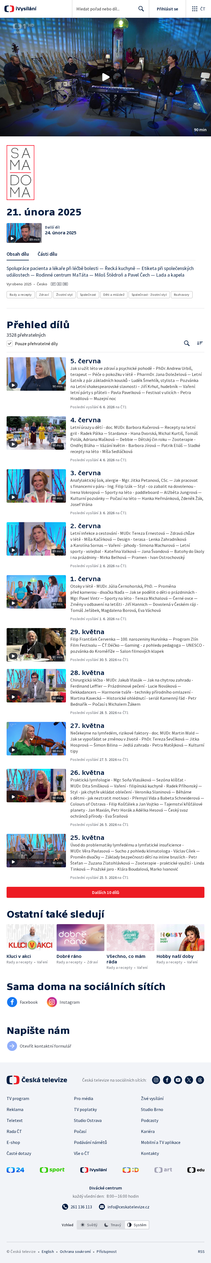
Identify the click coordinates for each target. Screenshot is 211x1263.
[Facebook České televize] (167, 1080)
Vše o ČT (82, 1153)
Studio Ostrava (88, 1120)
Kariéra (148, 1131)
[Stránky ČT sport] (52, 1171)
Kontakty (150, 1153)
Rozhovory (182, 294)
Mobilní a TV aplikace (161, 1142)
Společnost (88, 294)
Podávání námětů (90, 1142)
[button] (105, 77)
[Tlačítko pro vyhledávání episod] (186, 343)
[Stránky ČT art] (163, 1171)
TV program (18, 1098)
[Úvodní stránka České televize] (37, 1080)
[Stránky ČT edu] (195, 1171)
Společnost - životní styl (149, 294)
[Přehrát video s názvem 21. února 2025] (105, 77)
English (48, 1251)
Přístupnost (106, 1251)
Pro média (83, 1098)
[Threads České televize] (200, 1080)
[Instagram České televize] (156, 1080)
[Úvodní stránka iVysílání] (25, 8)
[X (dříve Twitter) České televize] (189, 1080)
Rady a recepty (21, 294)
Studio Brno (152, 1109)
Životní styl (64, 294)
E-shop (13, 1142)
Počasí (80, 1131)
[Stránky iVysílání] (93, 1171)
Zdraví (44, 294)
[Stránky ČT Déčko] (131, 1171)
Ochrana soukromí (75, 1251)
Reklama (15, 1109)
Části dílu (47, 254)
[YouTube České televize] (178, 1080)
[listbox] (113, 1225)
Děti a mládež (113, 294)
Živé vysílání (152, 1098)
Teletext (15, 1120)
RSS (201, 1251)
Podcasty (149, 1120)
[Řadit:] (199, 342)
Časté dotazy (19, 1153)
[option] (89, 1225)
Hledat (141, 8)
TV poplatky (85, 1109)
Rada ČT (14, 1131)
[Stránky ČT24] (15, 1171)
